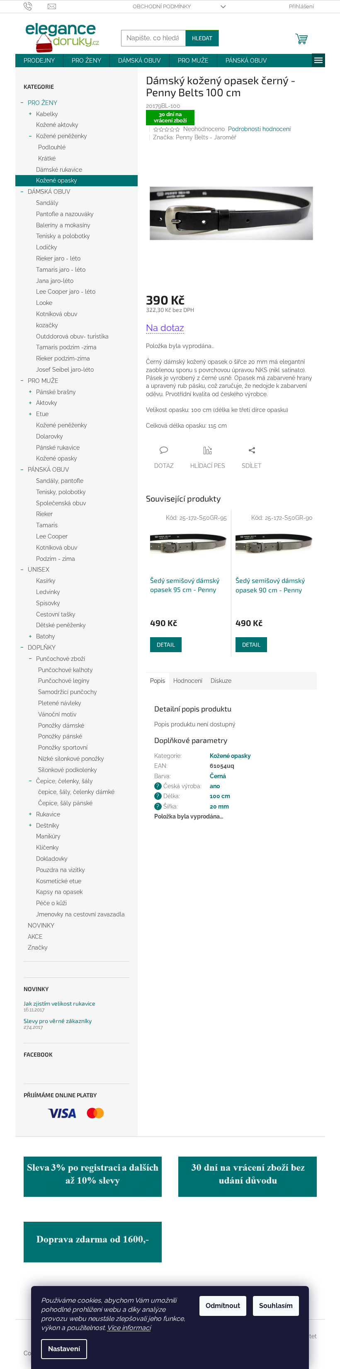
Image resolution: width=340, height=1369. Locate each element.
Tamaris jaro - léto (60, 269)
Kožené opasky (56, 180)
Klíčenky (47, 847)
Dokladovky (52, 858)
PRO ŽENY (42, 103)
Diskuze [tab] (221, 680)
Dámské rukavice (59, 169)
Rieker (44, 514)
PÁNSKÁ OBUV (48, 469)
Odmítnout (223, 1306)
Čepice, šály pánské (65, 803)
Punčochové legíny (64, 680)
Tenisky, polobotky (61, 492)
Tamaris (47, 525)
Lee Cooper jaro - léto (65, 291)
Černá (218, 776)
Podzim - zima (55, 558)
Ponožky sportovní (62, 747)
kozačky (47, 325)
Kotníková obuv (56, 314)
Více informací (129, 1328)
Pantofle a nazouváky (65, 214)
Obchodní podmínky (162, 6)
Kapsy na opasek (59, 892)
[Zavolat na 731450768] (36, 6)
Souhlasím (276, 1306)
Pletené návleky (59, 703)
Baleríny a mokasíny (63, 225)
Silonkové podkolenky (67, 770)
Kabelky (47, 114)
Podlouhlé (52, 147)
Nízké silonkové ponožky (71, 758)
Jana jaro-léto (54, 281)
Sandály (47, 203)
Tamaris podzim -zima (66, 347)
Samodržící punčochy (67, 692)
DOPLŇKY (42, 647)
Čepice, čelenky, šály (64, 781)
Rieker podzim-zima (63, 358)
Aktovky (46, 402)
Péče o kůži (51, 903)
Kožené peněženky (61, 136)
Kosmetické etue (58, 881)
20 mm (219, 806)
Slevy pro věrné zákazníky (58, 1021)
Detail (166, 644)
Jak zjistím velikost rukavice (59, 1003)
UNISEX (38, 569)
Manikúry (48, 836)
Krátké (47, 158)
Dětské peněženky (61, 625)
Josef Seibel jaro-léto (65, 369)
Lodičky (46, 247)
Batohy (45, 636)
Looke (44, 303)
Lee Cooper (52, 536)
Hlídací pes (207, 466)
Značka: (194, 137)
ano (215, 786)
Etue (42, 414)
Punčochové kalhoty (65, 670)
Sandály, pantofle (59, 480)
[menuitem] (39, 60)
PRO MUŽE (43, 381)
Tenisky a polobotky (63, 236)
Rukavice (48, 814)
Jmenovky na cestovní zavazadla (80, 914)
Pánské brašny (56, 392)
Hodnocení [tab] (187, 680)
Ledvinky (48, 592)
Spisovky (48, 603)
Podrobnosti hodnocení (259, 129)
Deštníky (47, 825)
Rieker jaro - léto (58, 258)
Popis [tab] (157, 680)
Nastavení (64, 1349)
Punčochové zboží (60, 658)
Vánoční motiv (57, 714)
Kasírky (46, 580)
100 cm (220, 796)
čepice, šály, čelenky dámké (76, 792)
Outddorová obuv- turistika (72, 336)
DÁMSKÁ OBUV (49, 191)
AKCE (35, 936)
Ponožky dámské (61, 725)
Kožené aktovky (57, 125)
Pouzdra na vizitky (60, 870)
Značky (38, 947)
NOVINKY (41, 925)
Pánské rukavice (58, 447)
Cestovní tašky (55, 614)
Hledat (202, 37)
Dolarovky (49, 436)
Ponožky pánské (60, 736)
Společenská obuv (61, 503)
